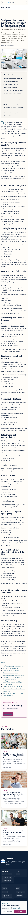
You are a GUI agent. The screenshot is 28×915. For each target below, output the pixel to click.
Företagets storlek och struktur (12, 93)
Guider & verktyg (7, 880)
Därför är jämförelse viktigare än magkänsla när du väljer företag (14, 832)
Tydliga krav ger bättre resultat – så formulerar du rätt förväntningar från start (13, 794)
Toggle (3, 662)
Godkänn (20, 911)
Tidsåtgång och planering (11, 84)
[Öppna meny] (2, 2)
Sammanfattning (8, 115)
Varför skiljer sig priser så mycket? (13, 78)
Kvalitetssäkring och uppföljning (13, 104)
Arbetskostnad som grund (11, 81)
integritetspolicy (17, 908)
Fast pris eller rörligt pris (10, 87)
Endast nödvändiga (7, 911)
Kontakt (5, 891)
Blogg (2, 7)
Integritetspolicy (20, 891)
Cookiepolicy (19, 895)
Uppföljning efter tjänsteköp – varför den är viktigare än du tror (14, 755)
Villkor (17, 888)
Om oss (5, 888)
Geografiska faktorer (10, 96)
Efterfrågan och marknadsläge (12, 99)
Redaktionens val (7, 877)
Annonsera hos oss (6, 896)
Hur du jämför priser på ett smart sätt (14, 113)
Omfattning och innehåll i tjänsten (13, 90)
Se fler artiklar (8, 714)
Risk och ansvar (8, 102)
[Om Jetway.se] (25, 2)
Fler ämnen (7, 7)
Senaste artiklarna (7, 873)
